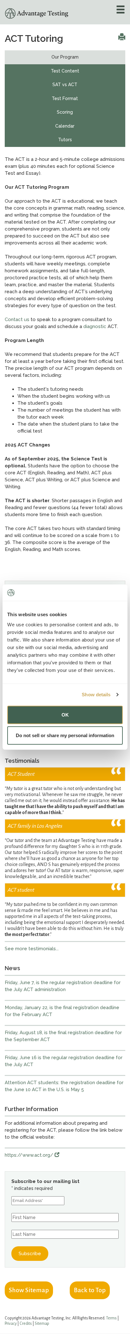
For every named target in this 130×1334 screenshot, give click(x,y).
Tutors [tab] (65, 139)
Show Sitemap (29, 1290)
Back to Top (90, 1290)
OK (65, 714)
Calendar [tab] (64, 126)
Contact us (17, 319)
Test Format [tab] (65, 98)
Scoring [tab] (65, 112)
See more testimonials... (32, 949)
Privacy (11, 1323)
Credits (26, 1323)
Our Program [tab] (65, 57)
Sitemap (42, 1323)
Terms (111, 1318)
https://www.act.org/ (30, 1155)
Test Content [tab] (65, 70)
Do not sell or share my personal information (65, 735)
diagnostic (94, 326)
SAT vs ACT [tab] (64, 84)
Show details (96, 694)
